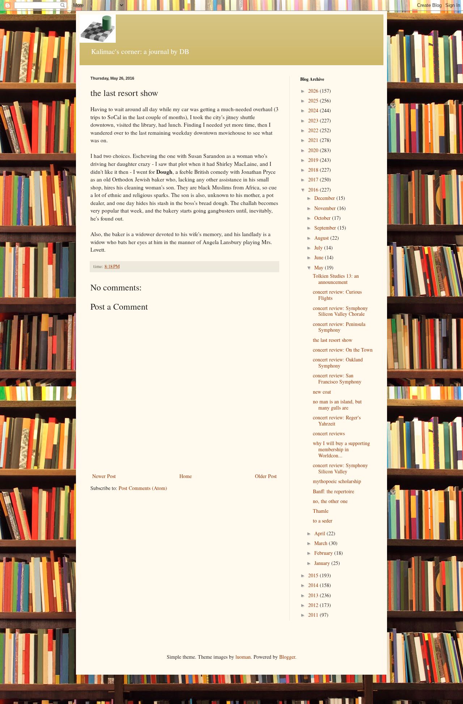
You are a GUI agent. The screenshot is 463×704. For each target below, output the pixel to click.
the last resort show (332, 339)
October (323, 217)
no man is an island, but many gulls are (337, 404)
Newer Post (104, 476)
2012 (314, 605)
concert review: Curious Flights (337, 294)
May (319, 267)
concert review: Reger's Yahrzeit (337, 420)
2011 (314, 614)
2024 (314, 110)
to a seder (322, 520)
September (325, 227)
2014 (314, 585)
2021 (314, 140)
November (325, 208)
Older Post (266, 476)
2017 (314, 179)
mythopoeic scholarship (337, 481)
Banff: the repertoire (333, 491)
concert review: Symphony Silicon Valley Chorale (340, 311)
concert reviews (329, 433)
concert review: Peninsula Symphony (339, 327)
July (319, 247)
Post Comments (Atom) (143, 488)
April (320, 533)
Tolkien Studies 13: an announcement (336, 278)
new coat (322, 391)
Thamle (320, 510)
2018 (314, 169)
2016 (314, 189)
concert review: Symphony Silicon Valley (340, 468)
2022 (314, 130)
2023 (314, 120)
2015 (314, 575)
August (322, 237)
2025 (314, 100)
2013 (314, 595)
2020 (314, 150)
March (321, 543)
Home (185, 476)
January (322, 563)
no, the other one (330, 501)
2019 (314, 159)
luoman (243, 656)
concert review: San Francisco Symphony (337, 378)
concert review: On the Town (343, 349)
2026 (314, 90)
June (319, 257)
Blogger (287, 656)
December (325, 197)
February (324, 552)
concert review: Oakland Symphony (338, 362)
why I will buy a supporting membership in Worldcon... (341, 449)
